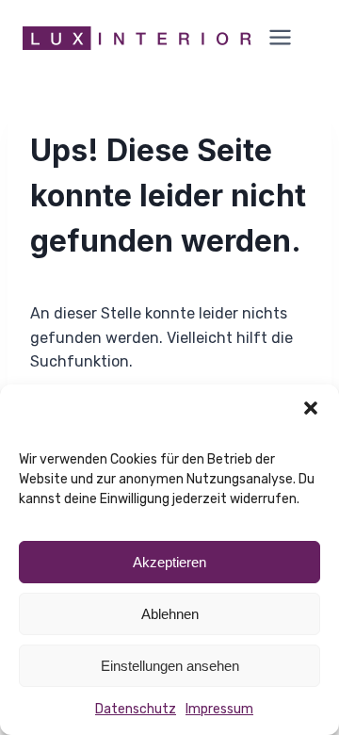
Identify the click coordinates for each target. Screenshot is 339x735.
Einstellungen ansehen (170, 666)
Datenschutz (135, 709)
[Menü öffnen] (283, 38)
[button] (310, 408)
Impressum (219, 709)
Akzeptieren (169, 562)
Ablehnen (170, 614)
